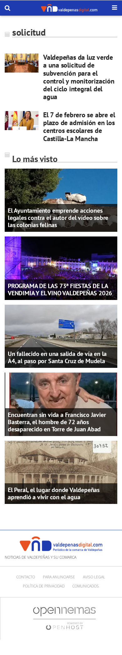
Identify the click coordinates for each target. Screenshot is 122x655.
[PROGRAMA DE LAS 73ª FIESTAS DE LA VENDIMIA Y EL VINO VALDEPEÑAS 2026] (61, 267)
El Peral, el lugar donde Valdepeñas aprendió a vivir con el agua (53, 493)
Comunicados (85, 586)
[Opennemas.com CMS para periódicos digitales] (64, 618)
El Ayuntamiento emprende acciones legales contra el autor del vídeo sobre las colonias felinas (58, 217)
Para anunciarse (59, 577)
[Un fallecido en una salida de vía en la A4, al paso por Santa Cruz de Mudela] (61, 336)
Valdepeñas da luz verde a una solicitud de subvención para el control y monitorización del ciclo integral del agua (78, 77)
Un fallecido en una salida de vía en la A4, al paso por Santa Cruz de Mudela (57, 357)
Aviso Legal (94, 577)
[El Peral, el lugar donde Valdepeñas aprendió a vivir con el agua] (61, 472)
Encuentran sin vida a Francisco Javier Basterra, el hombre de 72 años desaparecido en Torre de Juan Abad (57, 422)
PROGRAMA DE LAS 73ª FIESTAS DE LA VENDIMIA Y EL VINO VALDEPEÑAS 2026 (60, 289)
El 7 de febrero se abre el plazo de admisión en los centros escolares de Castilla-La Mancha (79, 126)
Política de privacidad (43, 586)
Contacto (25, 577)
